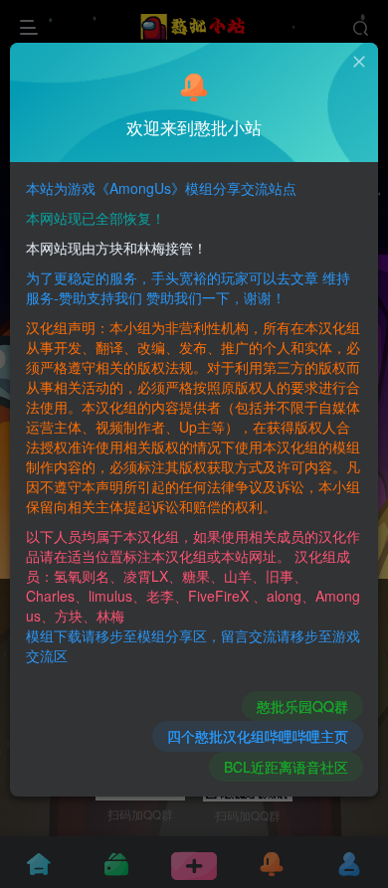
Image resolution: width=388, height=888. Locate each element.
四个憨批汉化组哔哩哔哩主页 (257, 736)
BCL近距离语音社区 (286, 767)
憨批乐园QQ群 (302, 706)
